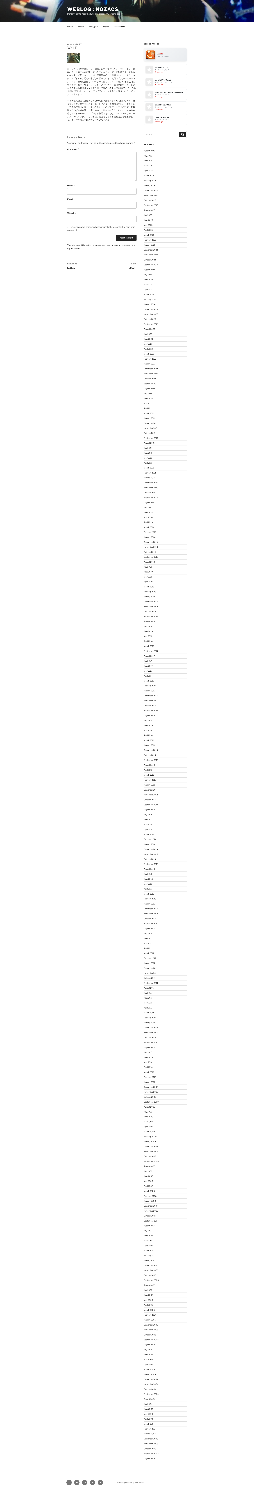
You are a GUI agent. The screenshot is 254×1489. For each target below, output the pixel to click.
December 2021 (151, 423)
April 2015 (148, 770)
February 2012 (150, 958)
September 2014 (151, 805)
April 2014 (148, 829)
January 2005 (150, 1374)
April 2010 (148, 1067)
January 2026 (149, 185)
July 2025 (148, 215)
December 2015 (151, 750)
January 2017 (149, 691)
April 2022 (148, 408)
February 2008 (150, 1196)
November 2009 (151, 1092)
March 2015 (149, 775)
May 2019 (148, 577)
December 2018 (151, 601)
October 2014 (150, 799)
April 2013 (148, 889)
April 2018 (148, 641)
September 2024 (151, 265)
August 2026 (149, 151)
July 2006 (148, 1290)
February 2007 (150, 1255)
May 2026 (148, 165)
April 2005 (148, 1364)
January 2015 (149, 785)
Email (70, 199)
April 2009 (148, 1126)
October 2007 (150, 1216)
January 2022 (149, 418)
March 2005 (149, 1369)
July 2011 (148, 993)
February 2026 (150, 180)
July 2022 (148, 393)
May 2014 (148, 824)
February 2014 (150, 839)
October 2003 (150, 1449)
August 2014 (149, 809)
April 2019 (148, 582)
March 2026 (149, 175)
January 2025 (149, 245)
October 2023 (150, 319)
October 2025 (150, 200)
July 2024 (148, 274)
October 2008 (150, 1156)
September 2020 (151, 497)
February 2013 (150, 899)
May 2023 (148, 344)
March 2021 (149, 468)
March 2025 (149, 235)
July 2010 (148, 1052)
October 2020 (150, 492)
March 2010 (149, 1072)
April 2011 (148, 1008)
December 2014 (151, 790)
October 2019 (150, 552)
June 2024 (148, 279)
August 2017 (149, 656)
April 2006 (148, 1305)
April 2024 (148, 289)
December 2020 (151, 482)
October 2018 (150, 611)
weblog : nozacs (93, 9)
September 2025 (151, 205)
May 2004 (148, 1414)
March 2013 (149, 894)
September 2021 (151, 438)
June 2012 (148, 938)
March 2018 (149, 646)
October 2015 (150, 755)
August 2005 (149, 1344)
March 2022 (149, 413)
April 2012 (148, 948)
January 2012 (149, 963)
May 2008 (148, 1181)
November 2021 (151, 428)
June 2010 (148, 1057)
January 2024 (149, 304)
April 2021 (148, 463)
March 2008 (149, 1191)
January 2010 (149, 1082)
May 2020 (148, 517)
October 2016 (150, 705)
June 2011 (148, 998)
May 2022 (148, 403)
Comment (73, 149)
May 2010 (148, 1062)
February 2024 (150, 299)
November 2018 (151, 606)
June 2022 (148, 398)
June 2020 (148, 512)
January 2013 (149, 904)
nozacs (160, 53)
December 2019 (151, 542)
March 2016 (149, 740)
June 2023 (148, 339)
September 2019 (151, 557)
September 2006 (151, 1280)
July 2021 (148, 448)
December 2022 (151, 369)
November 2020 (151, 487)
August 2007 (149, 1226)
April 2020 (148, 522)
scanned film (120, 27)
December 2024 (151, 250)
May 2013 (148, 884)
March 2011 (149, 1013)
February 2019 (150, 591)
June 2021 (148, 453)
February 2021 (150, 473)
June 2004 (148, 1409)
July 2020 (148, 507)
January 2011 (149, 1022)
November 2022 (151, 374)
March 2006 (149, 1310)
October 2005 (150, 1335)
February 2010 (150, 1077)
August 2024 (149, 270)
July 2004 (148, 1404)
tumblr (70, 27)
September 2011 (151, 983)
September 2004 (151, 1394)
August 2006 (149, 1285)
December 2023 (151, 309)
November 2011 (151, 973)
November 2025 (151, 195)
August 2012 (149, 928)
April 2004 (148, 1419)
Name (71, 185)
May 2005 (148, 1359)
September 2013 (151, 864)
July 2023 (148, 334)
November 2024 (151, 255)
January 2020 (150, 537)
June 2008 (148, 1176)
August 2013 (149, 869)
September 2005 (151, 1339)
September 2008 (151, 1161)
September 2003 (151, 1453)
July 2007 (148, 1230)
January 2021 (149, 478)
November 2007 (151, 1211)
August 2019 (149, 562)
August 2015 (149, 765)
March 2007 (149, 1250)
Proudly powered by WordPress (130, 1482)
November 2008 (151, 1151)
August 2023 (149, 329)
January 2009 (150, 1141)
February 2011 (150, 1018)
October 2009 (150, 1097)
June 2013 (148, 879)
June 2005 (148, 1354)
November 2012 (151, 913)
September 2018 (151, 616)
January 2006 (150, 1320)
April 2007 (148, 1245)
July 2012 (148, 933)
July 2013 (148, 874)
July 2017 (148, 661)
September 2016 (151, 710)
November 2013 (151, 854)
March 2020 (149, 527)
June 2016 (148, 725)
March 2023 (149, 354)
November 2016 (151, 701)
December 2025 (151, 190)
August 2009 (149, 1107)
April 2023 (148, 349)
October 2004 (150, 1389)
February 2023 (150, 359)
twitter (81, 27)
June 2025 (148, 220)
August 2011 (149, 988)
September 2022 (151, 383)
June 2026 (148, 161)
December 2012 (151, 909)
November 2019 (151, 547)
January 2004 (150, 1434)
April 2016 (148, 735)
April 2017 (148, 676)
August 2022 (149, 388)
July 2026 (148, 156)
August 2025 (149, 210)
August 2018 (149, 621)
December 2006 (151, 1265)
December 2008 (151, 1146)
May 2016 (148, 730)
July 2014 (148, 814)
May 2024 (148, 284)
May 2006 (148, 1300)
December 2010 (151, 1027)
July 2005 (148, 1349)
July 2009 (148, 1112)
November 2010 (151, 1032)
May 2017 (148, 671)
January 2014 (149, 844)
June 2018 (148, 631)
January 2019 (149, 596)
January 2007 (150, 1260)
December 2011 (150, 968)
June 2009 (148, 1117)
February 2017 (150, 686)
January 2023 (149, 364)
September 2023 (151, 324)
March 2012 (149, 953)
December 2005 (151, 1325)
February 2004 (150, 1429)
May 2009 (148, 1122)
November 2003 (151, 1443)
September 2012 (151, 923)
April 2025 (148, 230)
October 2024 (150, 260)
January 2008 (150, 1201)
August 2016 (149, 715)
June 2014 (148, 819)
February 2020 (150, 532)
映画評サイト (86, 88)
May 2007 (148, 1240)
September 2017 (151, 651)
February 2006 (150, 1315)
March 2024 (149, 294)
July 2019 (148, 567)
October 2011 (149, 978)
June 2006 (148, 1295)
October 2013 (150, 859)
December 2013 (151, 849)
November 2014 (151, 795)
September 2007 (151, 1221)
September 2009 (151, 1102)
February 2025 (150, 240)
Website (71, 213)
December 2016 (151, 695)
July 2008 (148, 1171)
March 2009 (149, 1131)
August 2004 (149, 1399)
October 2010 (150, 1037)
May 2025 (148, 225)
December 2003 (151, 1439)
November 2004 (151, 1384)
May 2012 (148, 943)
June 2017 (148, 666)
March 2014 (149, 834)
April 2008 (148, 1186)
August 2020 (149, 502)
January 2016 (149, 745)
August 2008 (149, 1166)
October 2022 (150, 378)
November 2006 (151, 1270)
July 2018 (148, 626)
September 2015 (151, 760)
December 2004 (151, 1379)
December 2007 (151, 1206)
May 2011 (148, 1003)
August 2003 (149, 1458)
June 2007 (148, 1235)
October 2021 (150, 433)
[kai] (73, 62)
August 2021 (149, 443)
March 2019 (149, 587)
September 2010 (151, 1042)
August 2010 (149, 1047)
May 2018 (148, 636)
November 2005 (151, 1330)
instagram (93, 27)
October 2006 (150, 1275)
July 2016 (148, 720)
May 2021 (148, 458)
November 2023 (151, 314)
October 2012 (150, 918)
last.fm (106, 27)
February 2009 (150, 1136)
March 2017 (149, 681)
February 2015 (150, 780)
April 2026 (148, 170)
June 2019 (148, 572)
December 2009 (151, 1087)
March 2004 (149, 1424)
